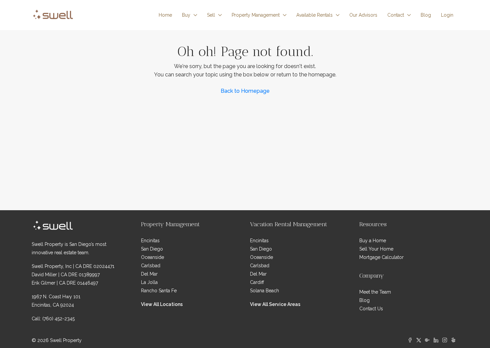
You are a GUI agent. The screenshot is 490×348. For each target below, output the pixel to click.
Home (165, 15)
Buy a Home (372, 240)
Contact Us (371, 308)
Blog (426, 15)
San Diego (152, 249)
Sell (211, 15)
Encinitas (150, 240)
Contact (395, 15)
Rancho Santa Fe (159, 290)
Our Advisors (363, 15)
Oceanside (152, 257)
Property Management (256, 15)
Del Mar (149, 274)
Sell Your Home (376, 249)
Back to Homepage (245, 91)
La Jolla (149, 282)
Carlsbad (150, 265)
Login (447, 15)
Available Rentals (314, 15)
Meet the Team (375, 292)
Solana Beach (264, 290)
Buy (186, 15)
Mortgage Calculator (381, 257)
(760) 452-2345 (58, 318)
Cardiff (257, 282)
